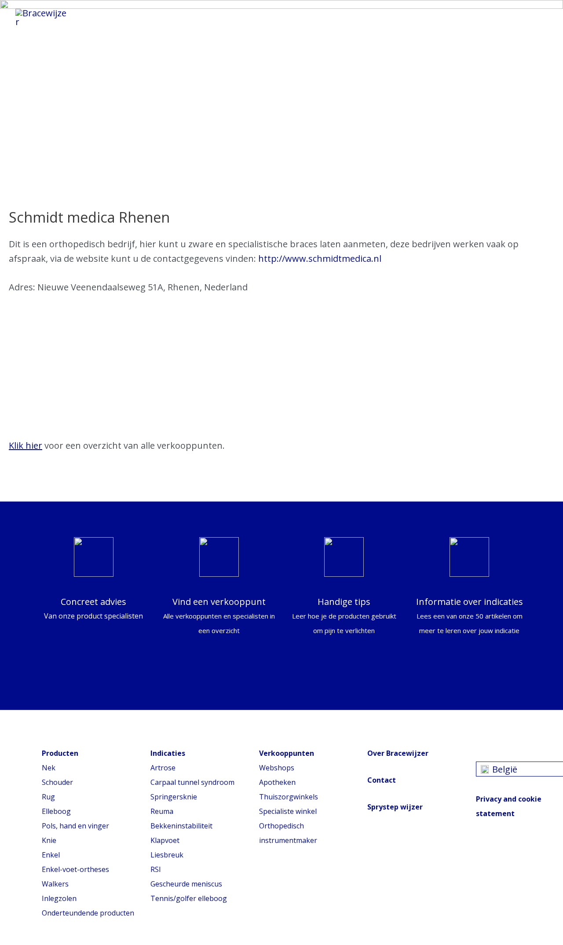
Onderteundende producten (88, 913)
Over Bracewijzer (397, 753)
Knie (49, 840)
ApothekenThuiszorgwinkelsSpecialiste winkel (288, 796)
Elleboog (56, 811)
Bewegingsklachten (309, 15)
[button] (535, 18)
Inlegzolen (59, 898)
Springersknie (173, 797)
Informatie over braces (193, 15)
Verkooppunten (132, 23)
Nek (48, 768)
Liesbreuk (166, 855)
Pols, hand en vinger (75, 826)
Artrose (162, 768)
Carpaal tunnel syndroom (192, 782)
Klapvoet (164, 840)
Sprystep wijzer (395, 807)
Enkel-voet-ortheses (75, 869)
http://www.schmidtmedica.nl (319, 258)
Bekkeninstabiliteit (181, 826)
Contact (381, 780)
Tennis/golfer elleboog (188, 898)
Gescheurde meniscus (186, 884)
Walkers (55, 884)
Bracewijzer (398, 15)
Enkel (51, 855)
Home (110, 15)
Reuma (161, 811)
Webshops (276, 768)
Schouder (57, 782)
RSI (155, 869)
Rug (48, 797)
